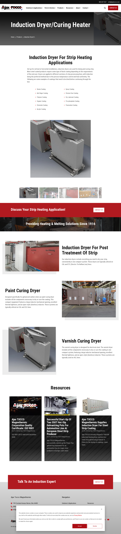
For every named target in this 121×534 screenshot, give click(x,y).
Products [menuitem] (19, 37)
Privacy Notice (78, 515)
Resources (69, 8)
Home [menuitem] (12, 37)
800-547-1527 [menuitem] (102, 2)
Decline (95, 526)
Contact (85, 8)
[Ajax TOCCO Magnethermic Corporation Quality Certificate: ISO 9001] (25, 428)
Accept (80, 526)
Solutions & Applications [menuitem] (69, 503)
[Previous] (22, 152)
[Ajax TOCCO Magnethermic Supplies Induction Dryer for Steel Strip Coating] (95, 428)
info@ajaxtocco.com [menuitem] (114, 2)
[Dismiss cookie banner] (101, 509)
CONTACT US (113, 8)
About (78, 8)
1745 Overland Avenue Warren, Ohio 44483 (25, 503)
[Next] (99, 152)
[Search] (105, 8)
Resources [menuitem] (90, 503)
